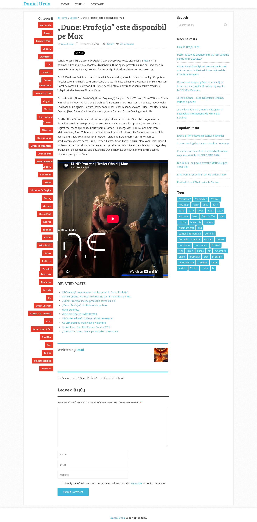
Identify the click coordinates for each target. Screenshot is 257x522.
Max (146, 60)
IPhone (47, 229)
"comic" (215, 199)
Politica (46, 261)
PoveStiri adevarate (46, 271)
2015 (181, 210)
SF (49, 297)
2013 (205, 204)
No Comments (127, 43)
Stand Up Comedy (40, 313)
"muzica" (184, 204)
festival (216, 245)
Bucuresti (45, 56)
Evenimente (44, 153)
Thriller (46, 337)
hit (209, 251)
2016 (191, 210)
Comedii (46, 72)
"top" (196, 204)
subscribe (136, 483)
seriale (182, 268)
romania (202, 262)
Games (47, 206)
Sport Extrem (43, 305)
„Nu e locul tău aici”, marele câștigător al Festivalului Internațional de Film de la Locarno (200, 113)
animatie (183, 216)
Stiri (48, 321)
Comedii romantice (46, 82)
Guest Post (45, 213)
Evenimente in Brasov (45, 164)
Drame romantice (41, 145)
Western (46, 368)
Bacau (47, 33)
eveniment (185, 245)
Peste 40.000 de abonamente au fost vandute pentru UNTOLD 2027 (203, 56)
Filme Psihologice (40, 190)
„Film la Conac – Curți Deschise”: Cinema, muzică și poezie (200, 99)
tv (213, 268)
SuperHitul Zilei (42, 329)
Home (65, 4)
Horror (47, 221)
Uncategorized (42, 360)
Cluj (49, 64)
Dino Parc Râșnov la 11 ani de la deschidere (202, 174)
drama (220, 239)
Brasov (47, 48)
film (181, 251)
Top (49, 345)
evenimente (201, 245)
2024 (210, 210)
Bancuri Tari (43, 40)
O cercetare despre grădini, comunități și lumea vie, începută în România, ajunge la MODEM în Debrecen (200, 86)
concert (208, 239)
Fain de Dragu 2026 (188, 47)
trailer (205, 268)
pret (206, 256)
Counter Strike (43, 93)
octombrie (220, 251)
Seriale (47, 289)
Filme (47, 182)
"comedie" (201, 199)
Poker (47, 253)
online (182, 256)
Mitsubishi (45, 245)
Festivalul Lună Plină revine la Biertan (198, 182)
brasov (182, 222)
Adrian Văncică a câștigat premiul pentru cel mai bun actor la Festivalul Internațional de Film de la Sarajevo (201, 70)
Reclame (46, 282)
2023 (201, 210)
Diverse (46, 130)
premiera (195, 256)
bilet (222, 216)
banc (195, 216)
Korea (47, 237)
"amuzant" (185, 199)
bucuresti (195, 222)
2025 (220, 210)
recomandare (186, 262)
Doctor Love (44, 137)
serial (214, 262)
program (217, 256)
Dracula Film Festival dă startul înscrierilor (200, 135)
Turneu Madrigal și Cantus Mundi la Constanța (203, 143)
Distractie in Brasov (46, 119)
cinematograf (186, 227)
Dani (80, 349)
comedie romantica (190, 233)
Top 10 (47, 352)
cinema (209, 222)
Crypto (47, 101)
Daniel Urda (37, 3)
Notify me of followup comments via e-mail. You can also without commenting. (116, 483)
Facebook (45, 174)
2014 (215, 204)
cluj (200, 227)
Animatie (45, 25)
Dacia (47, 109)
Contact (97, 4)
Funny (47, 198)
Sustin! (80, 4)
